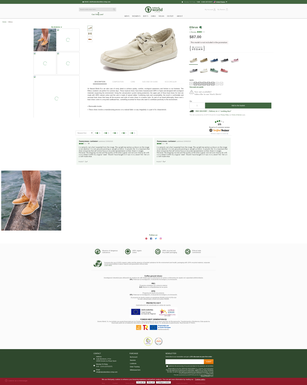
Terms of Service (237, 115)
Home (4, 22)
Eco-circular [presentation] (171, 82)
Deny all (151, 382)
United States (220, 2)
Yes (85, 161)
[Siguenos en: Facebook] (151, 239)
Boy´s (145, 16)
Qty (190, 101)
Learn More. (108, 265)
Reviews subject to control (219, 133)
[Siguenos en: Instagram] (161, 239)
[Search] (113, 9)
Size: (191, 80)
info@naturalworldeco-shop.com (99, 2)
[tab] (100, 82)
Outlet (170, 16)
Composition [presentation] (118, 82)
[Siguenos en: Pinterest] (146, 239)
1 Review (192, 32)
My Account (133, 357)
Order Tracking (135, 367)
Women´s (136, 16)
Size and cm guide (196, 87)
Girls (153, 16)
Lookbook (133, 363)
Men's (126, 16)
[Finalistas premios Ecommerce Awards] (158, 341)
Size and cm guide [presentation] (150, 82)
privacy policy (209, 373)
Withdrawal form (135, 370)
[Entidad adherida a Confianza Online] (148, 341)
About (180, 16)
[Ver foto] (31, 201)
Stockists (133, 360)
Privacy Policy (225, 115)
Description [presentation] (99, 82)
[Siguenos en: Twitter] (156, 239)
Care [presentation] (133, 82)
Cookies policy (200, 379)
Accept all (140, 382)
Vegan (161, 16)
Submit (208, 362)
